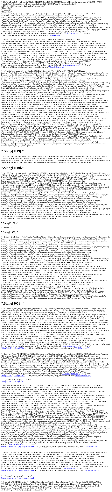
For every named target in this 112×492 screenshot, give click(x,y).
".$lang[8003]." (19, 348)
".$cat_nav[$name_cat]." (71, 33)
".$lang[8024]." (6, 348)
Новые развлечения (8, 446)
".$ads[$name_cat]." (56, 35)
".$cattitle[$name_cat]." (57, 67)
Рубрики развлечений (26, 446)
